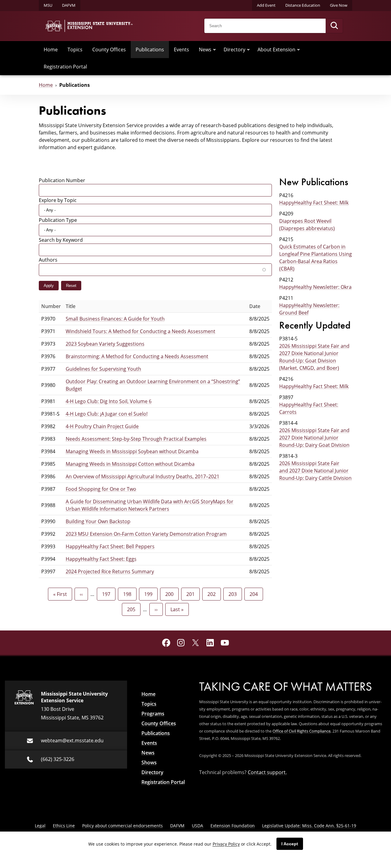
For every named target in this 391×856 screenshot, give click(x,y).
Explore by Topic (58, 200)
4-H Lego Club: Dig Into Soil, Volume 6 (109, 401)
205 (132, 609)
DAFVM (68, 5)
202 (213, 594)
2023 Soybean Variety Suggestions (105, 343)
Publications (150, 49)
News (205, 49)
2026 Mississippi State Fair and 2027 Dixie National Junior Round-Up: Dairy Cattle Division (315, 470)
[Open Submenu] (214, 49)
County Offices (109, 49)
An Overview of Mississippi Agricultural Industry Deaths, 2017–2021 (142, 476)
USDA (197, 825)
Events (181, 49)
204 (255, 594)
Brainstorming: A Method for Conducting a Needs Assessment (137, 356)
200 (171, 594)
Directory (234, 49)
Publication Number (62, 180)
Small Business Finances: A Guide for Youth (115, 318)
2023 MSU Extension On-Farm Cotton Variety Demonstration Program (146, 534)
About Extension (276, 49)
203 (234, 594)
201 (192, 594)
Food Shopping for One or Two (101, 489)
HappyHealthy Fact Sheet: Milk (314, 202)
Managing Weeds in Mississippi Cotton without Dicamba (130, 464)
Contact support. (267, 772)
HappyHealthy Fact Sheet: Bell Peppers (110, 546)
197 (107, 594)
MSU (48, 5)
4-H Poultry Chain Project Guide (102, 426)
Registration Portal (65, 66)
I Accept (289, 843)
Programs (152, 713)
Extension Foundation (232, 825)
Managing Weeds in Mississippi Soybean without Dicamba (132, 451)
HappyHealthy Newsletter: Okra (315, 287)
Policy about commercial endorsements (122, 825)
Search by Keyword (61, 240)
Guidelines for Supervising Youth (103, 369)
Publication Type (58, 220)
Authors (48, 259)
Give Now (338, 5)
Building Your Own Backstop (98, 521)
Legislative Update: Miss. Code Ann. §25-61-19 (309, 825)
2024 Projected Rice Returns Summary (110, 571)
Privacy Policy (226, 844)
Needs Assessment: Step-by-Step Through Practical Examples (136, 438)
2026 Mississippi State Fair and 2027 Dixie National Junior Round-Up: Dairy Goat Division (314, 437)
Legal (40, 825)
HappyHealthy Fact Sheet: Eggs (101, 559)
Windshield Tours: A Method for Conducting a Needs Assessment (140, 331)
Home (51, 49)
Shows (149, 762)
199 (149, 594)
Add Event (266, 5)
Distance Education (302, 5)
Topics (75, 49)
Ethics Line (64, 825)
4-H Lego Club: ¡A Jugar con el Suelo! (107, 413)
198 (128, 594)
